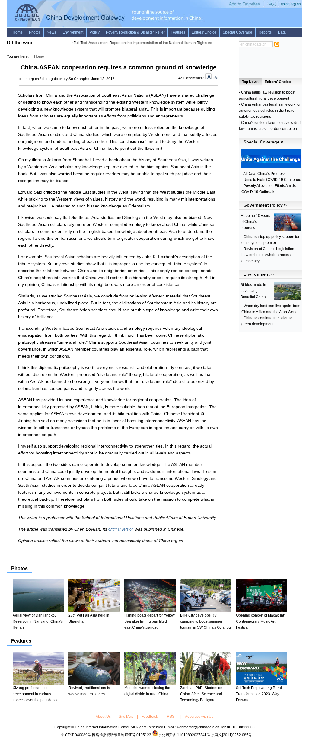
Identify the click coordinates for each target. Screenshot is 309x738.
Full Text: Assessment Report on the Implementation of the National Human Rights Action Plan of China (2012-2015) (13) (168, 43)
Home (39, 56)
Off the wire (19, 42)
